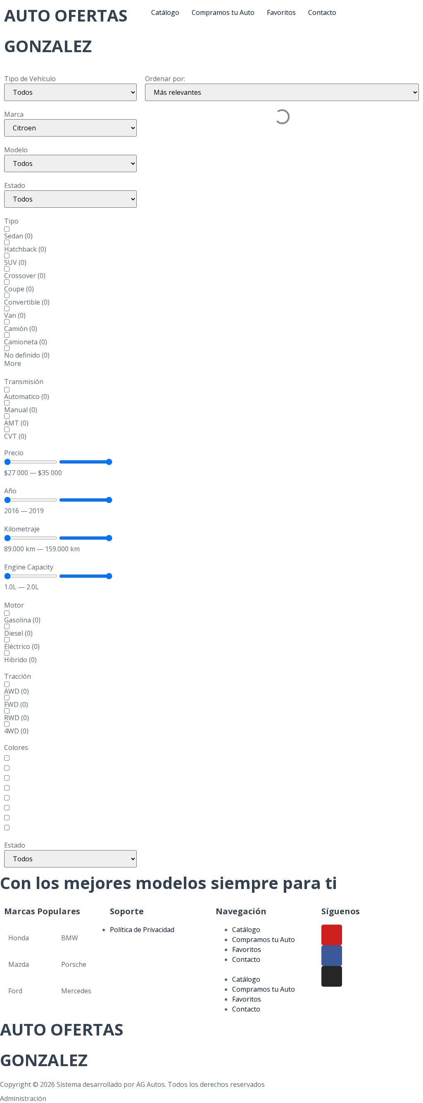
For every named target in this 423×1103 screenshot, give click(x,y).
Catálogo (246, 929)
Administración (23, 1098)
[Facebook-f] (331, 955)
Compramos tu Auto (263, 939)
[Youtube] (331, 935)
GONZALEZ (48, 45)
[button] (264, 969)
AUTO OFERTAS (66, 15)
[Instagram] (331, 976)
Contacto (246, 959)
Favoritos (246, 949)
